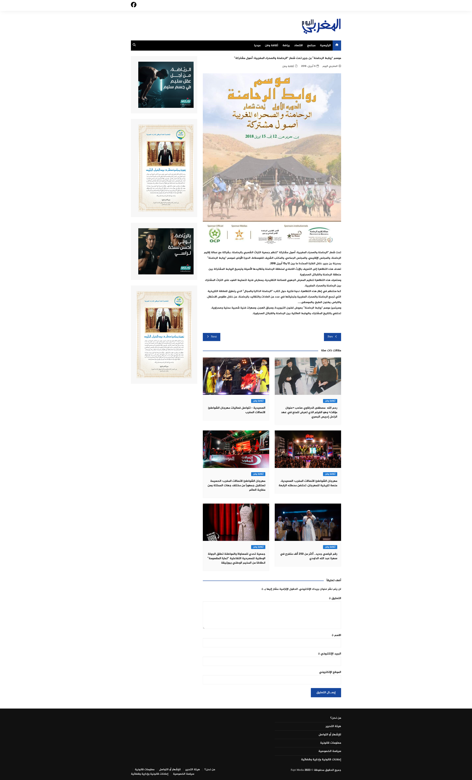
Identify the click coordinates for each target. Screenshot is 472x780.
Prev (330, 336)
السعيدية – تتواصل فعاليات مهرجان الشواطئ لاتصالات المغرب (236, 410)
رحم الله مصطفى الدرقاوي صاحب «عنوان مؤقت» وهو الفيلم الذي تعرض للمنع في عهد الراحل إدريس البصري (309, 412)
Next (214, 336)
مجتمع (311, 45)
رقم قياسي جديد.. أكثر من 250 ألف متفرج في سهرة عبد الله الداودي (308, 556)
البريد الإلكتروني (329, 653)
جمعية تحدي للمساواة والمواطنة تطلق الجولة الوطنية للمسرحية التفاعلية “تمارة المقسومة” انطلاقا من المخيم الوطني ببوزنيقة (236, 558)
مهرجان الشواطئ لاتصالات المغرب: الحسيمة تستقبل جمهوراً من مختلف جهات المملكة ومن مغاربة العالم (236, 485)
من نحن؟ (335, 718)
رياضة (286, 45)
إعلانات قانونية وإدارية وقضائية (321, 759)
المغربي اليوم (330, 66)
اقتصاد (298, 45)
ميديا (257, 45)
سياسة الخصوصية (329, 751)
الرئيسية (325, 45)
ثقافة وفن (271, 45)
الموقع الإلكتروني (330, 672)
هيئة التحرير (333, 726)
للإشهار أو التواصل (330, 735)
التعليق (335, 598)
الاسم (336, 635)
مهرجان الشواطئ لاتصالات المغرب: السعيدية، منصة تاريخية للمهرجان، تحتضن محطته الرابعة (308, 483)
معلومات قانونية (330, 743)
